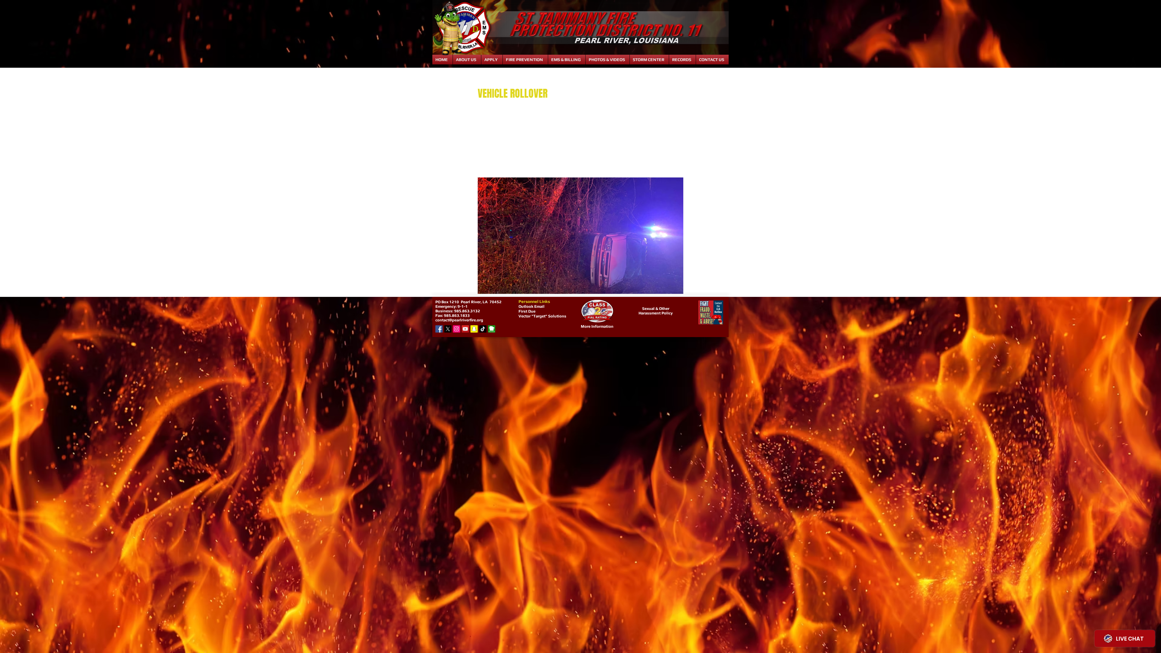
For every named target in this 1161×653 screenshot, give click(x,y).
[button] (467, 59)
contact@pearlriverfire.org (459, 320)
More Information (597, 326)
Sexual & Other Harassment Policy (656, 310)
